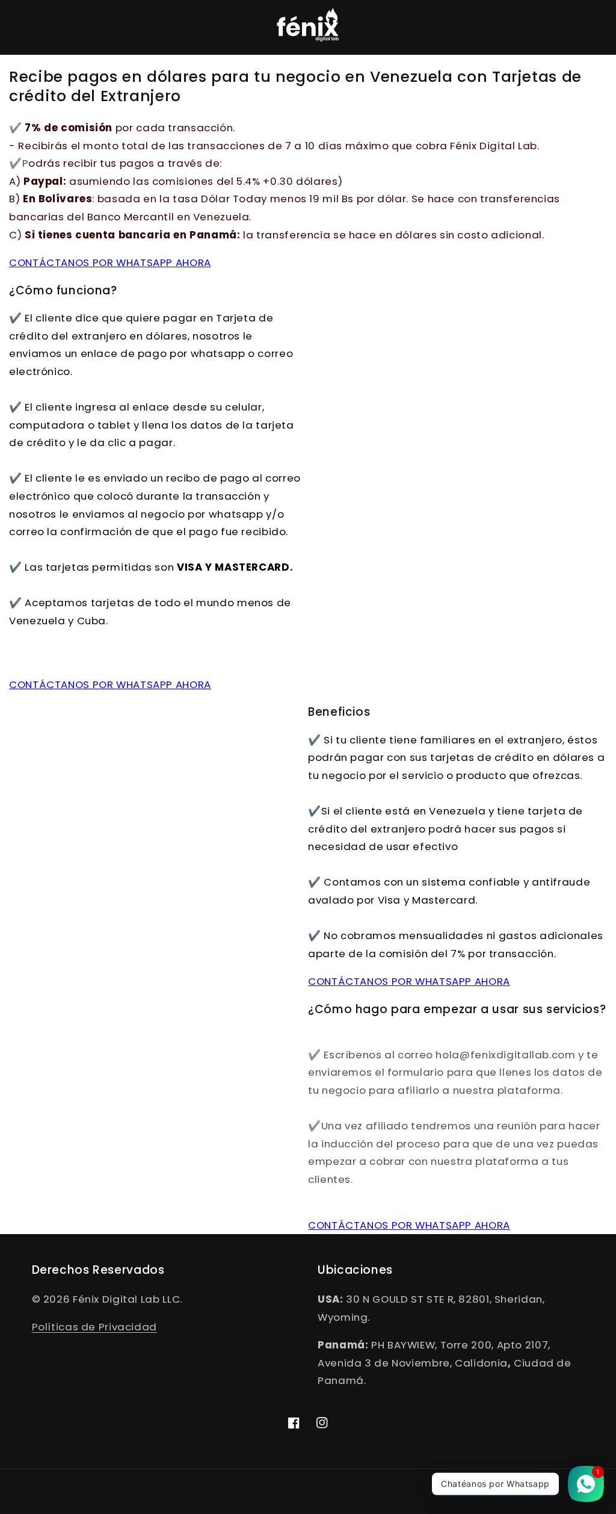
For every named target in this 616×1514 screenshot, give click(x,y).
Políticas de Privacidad (95, 1327)
